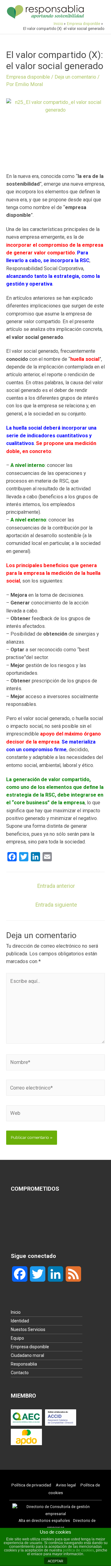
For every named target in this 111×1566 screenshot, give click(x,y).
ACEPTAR (55, 1561)
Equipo (17, 1338)
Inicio (16, 1312)
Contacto (20, 1372)
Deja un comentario (75, 77)
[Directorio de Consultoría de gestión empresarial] (55, 1510)
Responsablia (24, 1364)
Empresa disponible (28, 77)
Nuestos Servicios (28, 1329)
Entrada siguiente (56, 905)
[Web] (55, 1114)
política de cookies (78, 1550)
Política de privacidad (31, 1484)
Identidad (20, 1320)
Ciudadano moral (27, 1355)
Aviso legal (66, 1484)
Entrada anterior (56, 886)
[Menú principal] (97, 11)
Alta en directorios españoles (44, 1521)
